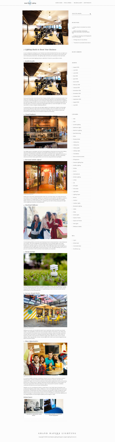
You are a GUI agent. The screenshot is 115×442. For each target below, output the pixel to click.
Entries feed (76, 243)
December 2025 (77, 90)
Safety (74, 209)
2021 (74, 118)
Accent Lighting (77, 124)
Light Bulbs (75, 191)
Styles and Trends (77, 220)
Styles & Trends (67, 2)
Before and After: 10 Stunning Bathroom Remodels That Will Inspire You (80, 32)
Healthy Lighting (77, 165)
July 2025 (75, 105)
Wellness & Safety (78, 2)
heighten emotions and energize (57, 244)
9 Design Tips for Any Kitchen (80, 39)
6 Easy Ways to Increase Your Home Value (81, 27)
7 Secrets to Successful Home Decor (82, 42)
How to (74, 171)
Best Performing (77, 133)
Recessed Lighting (77, 206)
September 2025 (77, 99)
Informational (76, 174)
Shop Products (87, 2)
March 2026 (76, 81)
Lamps (74, 180)
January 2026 (76, 87)
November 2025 (77, 93)
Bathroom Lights (77, 127)
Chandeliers (76, 153)
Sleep (74, 212)
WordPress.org (76, 249)
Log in (74, 240)
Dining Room (76, 159)
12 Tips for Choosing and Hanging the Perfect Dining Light (81, 36)
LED (74, 182)
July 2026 (75, 70)
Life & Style (75, 188)
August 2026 (76, 67)
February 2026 (76, 84)
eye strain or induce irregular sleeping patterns (35, 105)
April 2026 (75, 78)
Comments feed (77, 246)
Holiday (75, 168)
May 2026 (75, 76)
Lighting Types (76, 194)
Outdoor (75, 200)
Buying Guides (59, 2)
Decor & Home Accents (78, 156)
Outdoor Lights (76, 203)
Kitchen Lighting (77, 177)
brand (35, 333)
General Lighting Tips (78, 162)
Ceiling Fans (76, 142)
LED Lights (75, 185)
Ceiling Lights (76, 147)
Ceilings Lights (76, 150)
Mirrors (74, 197)
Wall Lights (75, 223)
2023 (74, 121)
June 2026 (75, 73)
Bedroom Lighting (77, 130)
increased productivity (59, 102)
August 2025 (76, 102)
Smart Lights (76, 214)
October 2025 (76, 96)
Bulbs (74, 136)
